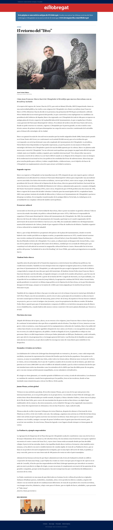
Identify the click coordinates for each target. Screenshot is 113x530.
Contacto (45, 523)
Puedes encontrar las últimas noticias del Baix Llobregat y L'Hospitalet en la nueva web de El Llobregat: (55, 16)
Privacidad (58, 523)
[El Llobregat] (56, 7)
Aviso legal (51, 523)
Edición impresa (66, 523)
